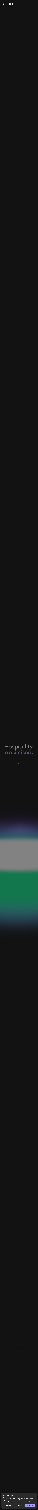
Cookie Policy (26, 1502)
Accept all (30, 1505)
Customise (19, 1505)
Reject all (8, 1505)
